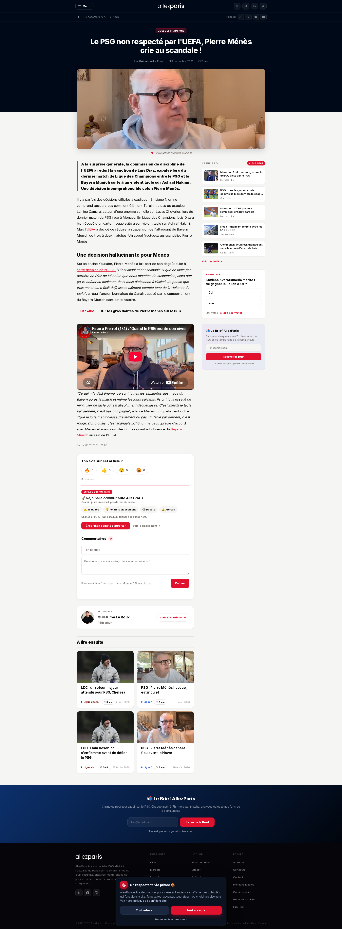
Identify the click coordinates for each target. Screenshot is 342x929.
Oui (210, 292)
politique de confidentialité (150, 900)
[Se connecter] (263, 6)
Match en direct (201, 862)
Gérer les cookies (244, 899)
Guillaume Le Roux (114, 617)
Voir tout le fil (210, 261)
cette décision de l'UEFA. (96, 270)
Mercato (155, 869)
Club (153, 862)
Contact (238, 877)
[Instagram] (96, 892)
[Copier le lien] (241, 17)
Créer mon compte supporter (106, 525)
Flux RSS (238, 906)
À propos (238, 862)
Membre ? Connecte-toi (137, 583)
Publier (180, 583)
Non (211, 303)
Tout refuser (145, 910)
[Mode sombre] (254, 6)
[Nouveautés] (245, 6)
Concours (239, 869)
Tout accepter (196, 910)
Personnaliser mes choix (171, 919)
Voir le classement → (146, 525)
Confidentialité (242, 892)
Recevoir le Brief (233, 356)
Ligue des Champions (171, 31)
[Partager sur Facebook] (256, 17)
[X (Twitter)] (79, 892)
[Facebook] (87, 892)
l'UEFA (90, 229)
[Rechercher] (237, 6)
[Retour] (78, 17)
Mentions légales (243, 884)
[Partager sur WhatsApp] (263, 17)
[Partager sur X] (248, 17)
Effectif (196, 869)
